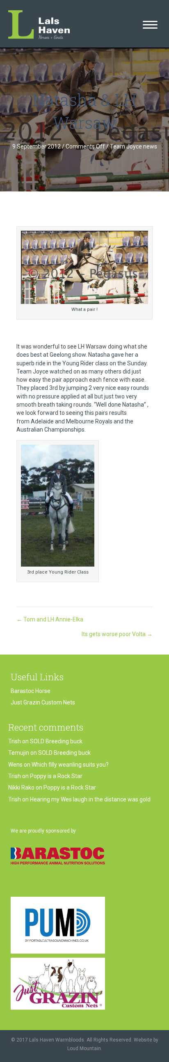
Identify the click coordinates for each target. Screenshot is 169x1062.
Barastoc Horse (30, 691)
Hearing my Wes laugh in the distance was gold (90, 799)
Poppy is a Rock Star (56, 776)
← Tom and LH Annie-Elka (49, 619)
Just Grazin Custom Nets (43, 702)
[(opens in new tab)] (58, 855)
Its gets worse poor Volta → (117, 634)
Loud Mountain (84, 1048)
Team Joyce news (133, 146)
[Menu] (150, 25)
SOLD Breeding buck (56, 741)
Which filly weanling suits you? (70, 764)
